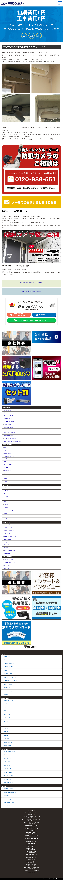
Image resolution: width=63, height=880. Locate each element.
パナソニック (7, 493)
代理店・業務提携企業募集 (10, 792)
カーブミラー (7, 533)
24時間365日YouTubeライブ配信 (11, 666)
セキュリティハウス (8, 510)
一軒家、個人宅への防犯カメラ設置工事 (31, 291)
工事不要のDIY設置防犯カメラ (10, 663)
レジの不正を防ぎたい (9, 415)
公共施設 (6, 735)
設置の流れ (6, 795)
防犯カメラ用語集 (8, 772)
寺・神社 (6, 467)
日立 (5, 501)
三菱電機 (6, 507)
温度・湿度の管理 (8, 412)
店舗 (5, 461)
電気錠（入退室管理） (9, 530)
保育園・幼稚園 (7, 453)
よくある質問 (7, 565)
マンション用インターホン (10, 524)
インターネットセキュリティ (10, 542)
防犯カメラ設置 (7, 656)
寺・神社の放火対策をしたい (10, 421)
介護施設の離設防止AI (9, 427)
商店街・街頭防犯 (8, 742)
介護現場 (6, 728)
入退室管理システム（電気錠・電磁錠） (12, 680)
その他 (5, 481)
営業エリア (6, 568)
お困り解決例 (7, 765)
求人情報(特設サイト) (8, 806)
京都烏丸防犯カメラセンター (31, 825)
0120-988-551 (33, 307)
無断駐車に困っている (9, 418)
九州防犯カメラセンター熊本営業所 (31, 870)
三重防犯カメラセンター (31, 851)
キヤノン (6, 496)
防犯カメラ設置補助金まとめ (10, 775)
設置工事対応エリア (8, 782)
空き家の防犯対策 (8, 424)
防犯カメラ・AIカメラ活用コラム (11, 768)
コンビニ (6, 721)
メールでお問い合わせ (19, 314)
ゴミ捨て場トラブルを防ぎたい (11, 438)
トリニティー (7, 487)
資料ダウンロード (44, 314)
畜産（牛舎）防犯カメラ (9, 550)
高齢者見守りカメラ (8, 553)
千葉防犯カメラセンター (30, 832)
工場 (5, 450)
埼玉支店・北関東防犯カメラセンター (30, 819)
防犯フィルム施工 (8, 684)
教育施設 (6, 731)
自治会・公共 (7, 476)
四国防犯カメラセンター (31, 861)
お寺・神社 (6, 738)
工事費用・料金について (9, 562)
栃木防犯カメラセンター (30, 838)
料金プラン (6, 755)
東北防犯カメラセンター (31, 857)
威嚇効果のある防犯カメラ (10, 435)
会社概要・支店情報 (8, 788)
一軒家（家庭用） (8, 745)
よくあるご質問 (7, 779)
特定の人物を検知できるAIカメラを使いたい (14, 441)
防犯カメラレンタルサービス (10, 751)
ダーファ (6, 518)
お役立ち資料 (7, 761)
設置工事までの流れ (8, 559)
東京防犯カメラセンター (30, 828)
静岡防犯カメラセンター (31, 841)
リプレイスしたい (8, 430)
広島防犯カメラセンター (31, 864)
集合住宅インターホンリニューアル (12, 677)
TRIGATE (6, 490)
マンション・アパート (9, 456)
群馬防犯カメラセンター (30, 835)
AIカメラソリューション (9, 659)
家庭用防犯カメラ (8, 470)
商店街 (5, 478)
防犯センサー (7, 544)
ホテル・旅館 (7, 717)
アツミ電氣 (6, 504)
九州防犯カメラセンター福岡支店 (31, 867)
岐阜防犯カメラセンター (31, 848)
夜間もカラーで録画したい (10, 432)
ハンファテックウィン (9, 515)
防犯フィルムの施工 (8, 527)
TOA (5, 499)
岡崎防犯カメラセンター (31, 854)
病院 (5, 447)
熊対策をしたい (7, 410)
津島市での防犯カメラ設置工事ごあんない (31, 282)
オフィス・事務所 (8, 464)
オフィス (6, 707)
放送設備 (6, 547)
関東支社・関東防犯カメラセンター (31, 816)
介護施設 (6, 458)
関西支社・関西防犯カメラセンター (31, 822)
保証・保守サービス (8, 758)
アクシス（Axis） (8, 513)
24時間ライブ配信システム (10, 536)
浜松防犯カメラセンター (31, 845)
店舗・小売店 (7, 714)
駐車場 (5, 473)
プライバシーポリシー (9, 802)
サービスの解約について (9, 799)
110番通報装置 (7, 539)
